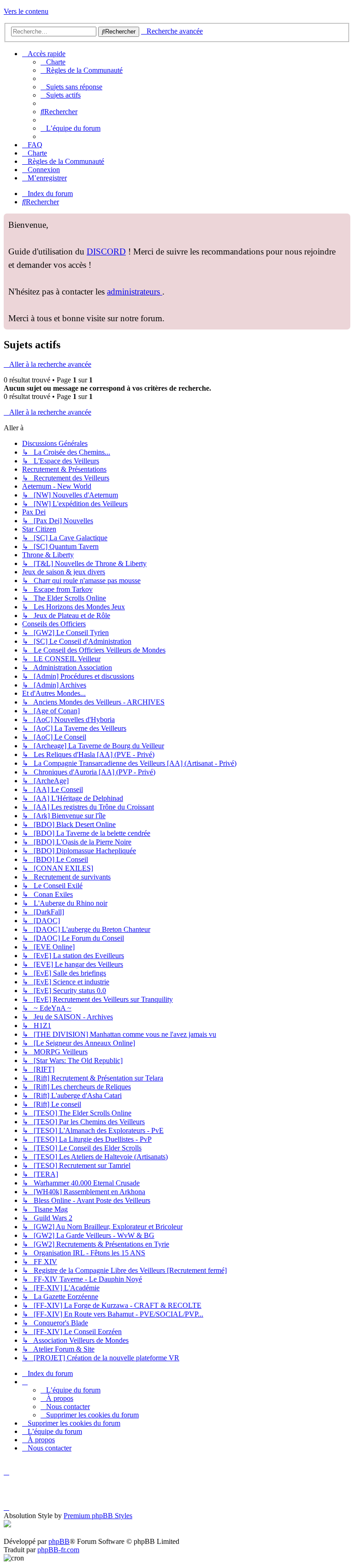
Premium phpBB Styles (98, 1516)
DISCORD (106, 251)
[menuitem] (53, 62)
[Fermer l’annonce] (343, 221)
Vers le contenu (26, 11)
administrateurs (134, 291)
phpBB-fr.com (58, 1550)
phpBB (59, 1541)
